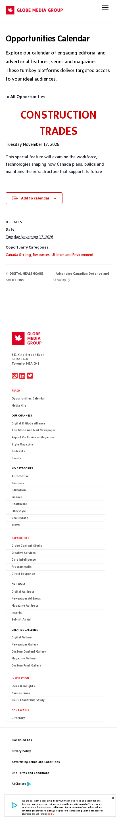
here (51, 814)
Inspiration (20, 678)
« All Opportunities (26, 96)
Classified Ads (22, 740)
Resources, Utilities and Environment (63, 254)
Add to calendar (35, 198)
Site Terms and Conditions (30, 773)
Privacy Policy (21, 751)
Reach (16, 390)
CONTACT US (20, 710)
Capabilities (20, 538)
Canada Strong (18, 254)
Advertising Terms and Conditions (36, 762)
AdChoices (19, 784)
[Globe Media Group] (34, 12)
